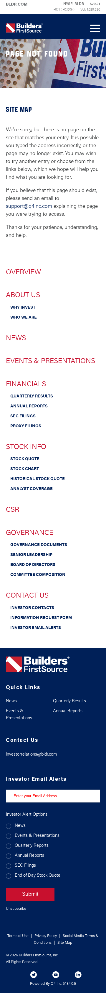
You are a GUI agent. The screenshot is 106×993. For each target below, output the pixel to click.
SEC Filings (23, 416)
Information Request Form (41, 618)
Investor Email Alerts (35, 628)
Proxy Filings (25, 426)
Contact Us (27, 595)
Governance (29, 533)
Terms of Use (18, 936)
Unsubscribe (16, 909)
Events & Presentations (50, 361)
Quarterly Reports (32, 846)
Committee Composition (37, 575)
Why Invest (22, 308)
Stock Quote (24, 459)
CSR (12, 509)
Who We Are (23, 318)
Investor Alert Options (26, 814)
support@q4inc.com (29, 206)
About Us (23, 295)
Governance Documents (38, 545)
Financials (26, 384)
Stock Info (26, 447)
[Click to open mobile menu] (95, 26)
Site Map (64, 943)
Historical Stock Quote (37, 479)
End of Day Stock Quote (37, 875)
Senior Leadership (31, 555)
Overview (23, 272)
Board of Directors (32, 565)
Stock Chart (24, 469)
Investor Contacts (32, 608)
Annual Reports (29, 406)
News (16, 338)
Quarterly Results (31, 397)
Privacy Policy (45, 936)
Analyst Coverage (31, 489)
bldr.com (16, 5)
